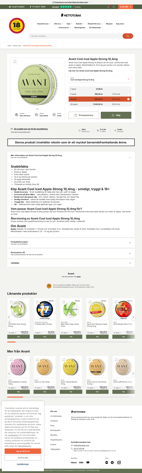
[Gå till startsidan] (71, 15)
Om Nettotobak (95, 27)
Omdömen (54, 421)
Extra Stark (44, 116)
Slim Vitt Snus (25, 116)
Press (52, 425)
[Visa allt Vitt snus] (62, 24)
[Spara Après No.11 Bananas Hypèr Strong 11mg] (90, 302)
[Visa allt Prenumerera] (70, 28)
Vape (68, 24)
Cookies (53, 444)
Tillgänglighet (55, 449)
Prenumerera (64, 27)
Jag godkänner (23, 451)
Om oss (53, 411)
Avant (13, 229)
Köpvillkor (53, 435)
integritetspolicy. (25, 446)
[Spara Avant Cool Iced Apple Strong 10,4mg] (15, 61)
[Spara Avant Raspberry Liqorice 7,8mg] (11, 360)
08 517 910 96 (79, 448)
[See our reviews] (66, 7)
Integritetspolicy (56, 440)
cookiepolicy (13, 435)
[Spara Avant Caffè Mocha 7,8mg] (116, 360)
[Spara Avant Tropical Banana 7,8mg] (64, 360)
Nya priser (120, 24)
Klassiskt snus (42, 24)
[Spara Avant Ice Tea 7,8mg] (37, 360)
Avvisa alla (23, 458)
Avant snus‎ (17, 46)
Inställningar (23, 464)
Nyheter (79, 24)
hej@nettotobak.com (81, 445)
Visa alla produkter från (71, 276)
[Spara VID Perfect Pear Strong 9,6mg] (11, 302)
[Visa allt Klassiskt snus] (50, 24)
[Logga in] (108, 7)
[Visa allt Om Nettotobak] (102, 28)
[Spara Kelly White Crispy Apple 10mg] (64, 302)
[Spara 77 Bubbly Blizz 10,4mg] (37, 302)
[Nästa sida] (133, 317)
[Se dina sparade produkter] (114, 7)
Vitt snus (57, 24)
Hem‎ (9, 46)
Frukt (59, 116)
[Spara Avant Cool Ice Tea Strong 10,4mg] (90, 360)
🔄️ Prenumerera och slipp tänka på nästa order (70, 2)
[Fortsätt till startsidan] (104, 411)
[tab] (37, 108)
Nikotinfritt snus (94, 24)
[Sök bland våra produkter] (128, 36)
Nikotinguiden (79, 27)
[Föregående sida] (9, 317)
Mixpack (109, 24)
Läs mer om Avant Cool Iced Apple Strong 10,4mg (90, 71)
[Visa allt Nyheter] (83, 24)
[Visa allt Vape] (71, 24)
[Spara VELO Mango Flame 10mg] (116, 302)
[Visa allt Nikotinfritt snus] (101, 24)
